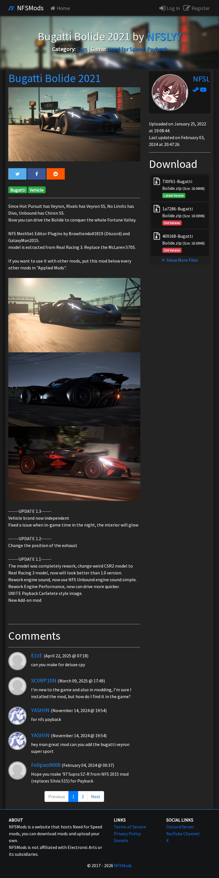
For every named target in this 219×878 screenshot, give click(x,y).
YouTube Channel (183, 833)
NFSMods (30, 7)
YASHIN (40, 710)
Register (200, 8)
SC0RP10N (43, 680)
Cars (82, 48)
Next (95, 796)
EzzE (36, 655)
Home (63, 8)
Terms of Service (130, 827)
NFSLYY (205, 79)
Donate (121, 840)
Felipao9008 (45, 764)
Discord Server (180, 827)
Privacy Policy (127, 833)
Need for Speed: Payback (137, 48)
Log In (172, 8)
